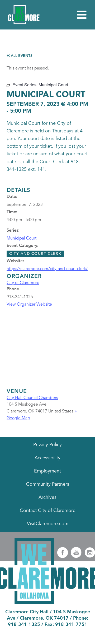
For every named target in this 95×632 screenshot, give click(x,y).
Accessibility (47, 458)
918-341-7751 (71, 624)
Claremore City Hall (27, 612)
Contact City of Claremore (47, 510)
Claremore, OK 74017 (44, 618)
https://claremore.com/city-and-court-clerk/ (47, 269)
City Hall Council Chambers (32, 398)
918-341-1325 (24, 624)
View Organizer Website (29, 304)
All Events (21, 56)
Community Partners (47, 484)
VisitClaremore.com (47, 523)
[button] (82, 14)
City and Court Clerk (35, 254)
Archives (47, 497)
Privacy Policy (47, 444)
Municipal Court (21, 238)
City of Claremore (23, 283)
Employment (47, 471)
